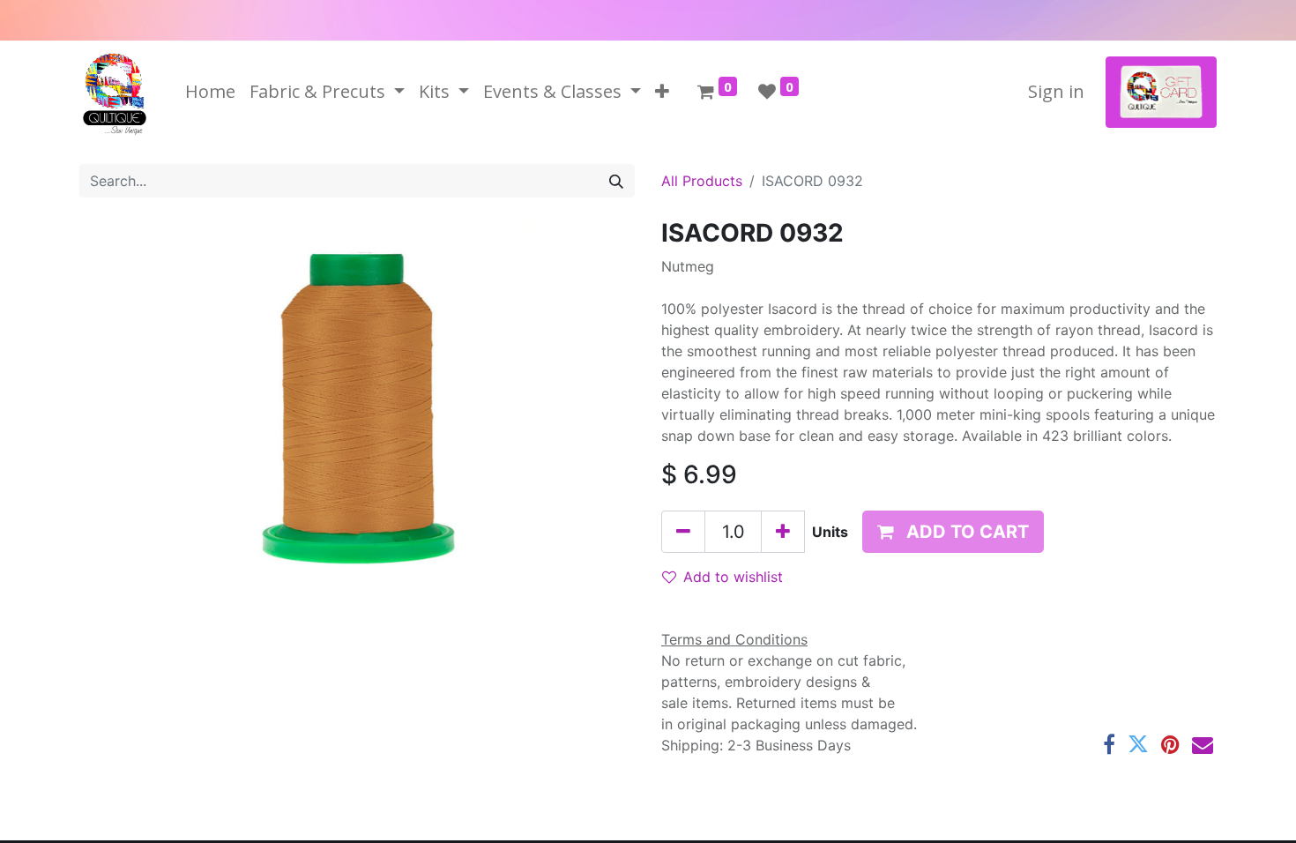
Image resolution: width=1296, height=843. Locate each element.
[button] (662, 91)
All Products (701, 181)
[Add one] (783, 532)
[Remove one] (683, 532)
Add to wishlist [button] (733, 577)
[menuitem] (210, 91)
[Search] (616, 181)
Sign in (1056, 91)
